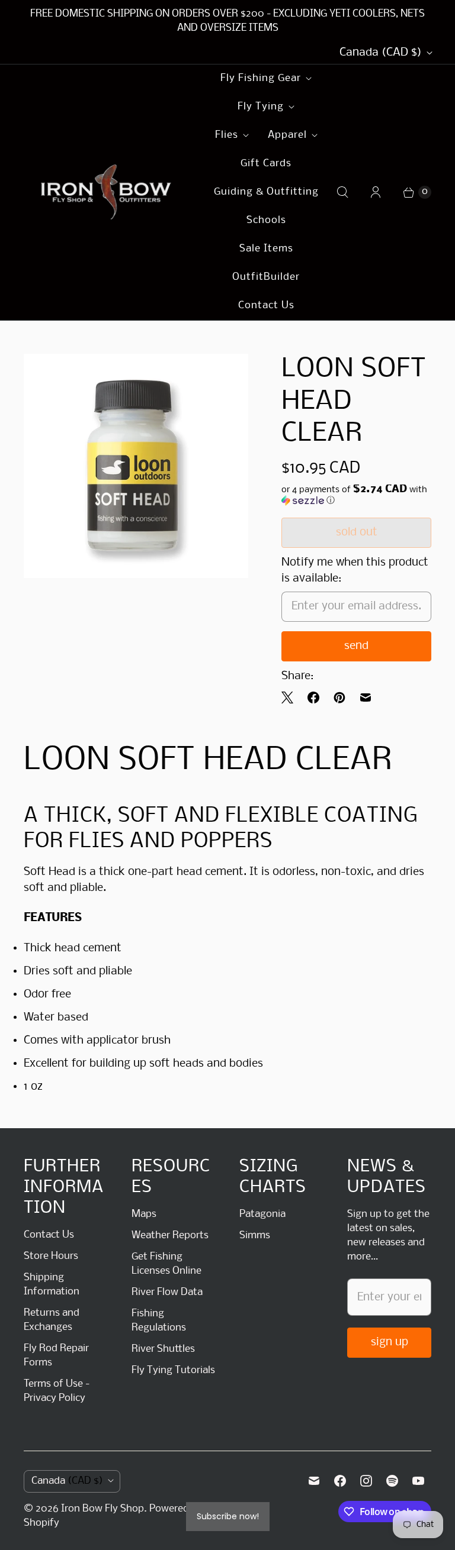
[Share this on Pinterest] (339, 697)
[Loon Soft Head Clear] (136, 466)
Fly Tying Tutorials (173, 1370)
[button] (356, 495)
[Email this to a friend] (366, 697)
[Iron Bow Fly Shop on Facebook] (340, 1480)
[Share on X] (290, 697)
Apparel (287, 135)
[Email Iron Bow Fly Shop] (314, 1480)
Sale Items (266, 248)
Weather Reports (170, 1235)
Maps (144, 1214)
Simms (254, 1235)
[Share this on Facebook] (313, 697)
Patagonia (262, 1214)
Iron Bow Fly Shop (102, 1509)
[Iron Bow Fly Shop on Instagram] (366, 1480)
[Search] (342, 192)
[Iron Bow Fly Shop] (107, 192)
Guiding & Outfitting (266, 192)
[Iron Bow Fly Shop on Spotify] (392, 1480)
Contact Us (266, 305)
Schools (266, 220)
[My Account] (375, 192)
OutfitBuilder (266, 277)
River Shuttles (163, 1349)
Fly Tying (261, 106)
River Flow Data (167, 1292)
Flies (226, 135)
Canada (380, 53)
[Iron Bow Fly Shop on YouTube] (418, 1480)
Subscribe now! (228, 1516)
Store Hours (51, 1256)
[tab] (227, 918)
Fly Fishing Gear (260, 78)
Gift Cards (266, 163)
